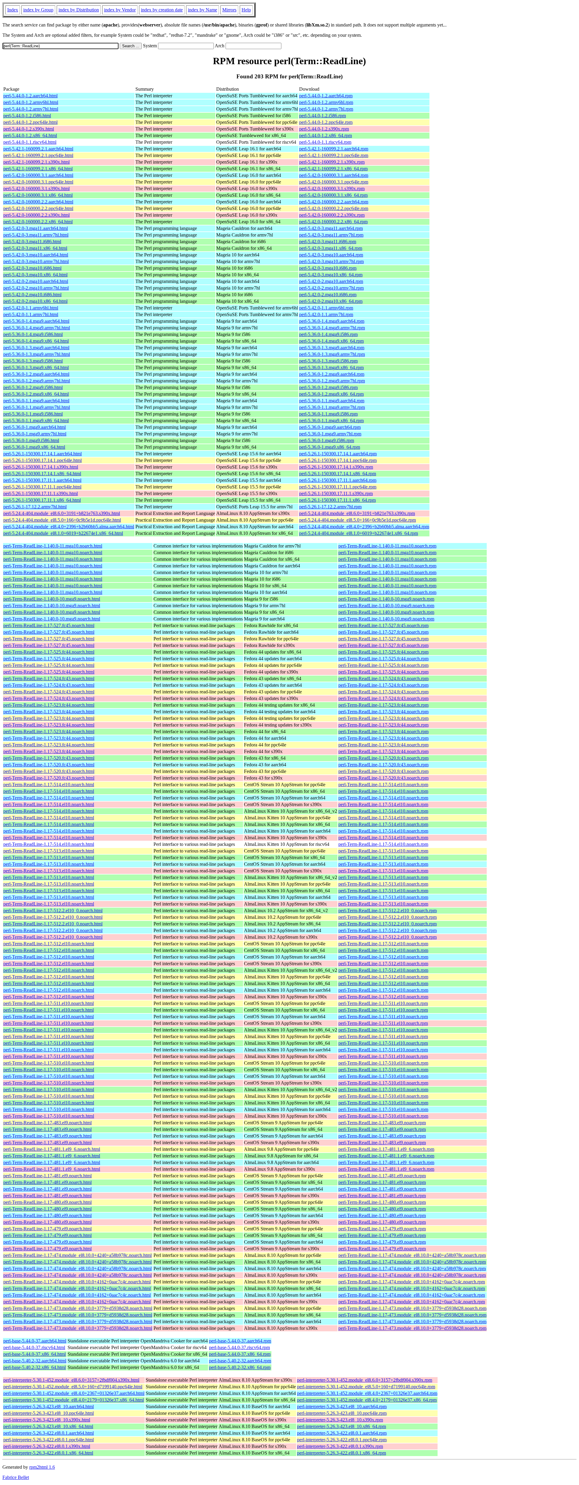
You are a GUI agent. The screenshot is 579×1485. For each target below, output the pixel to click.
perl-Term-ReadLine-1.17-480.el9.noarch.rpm (382, 1202)
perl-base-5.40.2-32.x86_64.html (34, 1367)
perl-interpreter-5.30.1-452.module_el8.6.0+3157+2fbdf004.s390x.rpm (364, 1380)
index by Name (202, 9)
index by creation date (162, 9)
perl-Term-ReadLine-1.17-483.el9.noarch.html (47, 1122)
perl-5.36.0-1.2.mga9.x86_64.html (36, 394)
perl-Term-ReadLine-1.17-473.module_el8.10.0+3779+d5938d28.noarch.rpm (412, 1308)
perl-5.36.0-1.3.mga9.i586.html (33, 360)
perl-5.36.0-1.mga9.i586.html (31, 440)
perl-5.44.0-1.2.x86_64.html (30, 135)
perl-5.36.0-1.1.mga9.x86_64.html (36, 420)
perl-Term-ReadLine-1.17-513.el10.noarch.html (48, 850)
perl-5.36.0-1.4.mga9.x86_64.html (36, 341)
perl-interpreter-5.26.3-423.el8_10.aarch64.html (48, 1406)
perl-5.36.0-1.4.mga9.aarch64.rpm (331, 321)
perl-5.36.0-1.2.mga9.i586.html (33, 387)
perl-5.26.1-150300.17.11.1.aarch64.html (42, 480)
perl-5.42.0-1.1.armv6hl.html (30, 307)
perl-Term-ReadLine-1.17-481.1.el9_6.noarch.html (51, 1149)
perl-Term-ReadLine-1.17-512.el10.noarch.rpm (383, 943)
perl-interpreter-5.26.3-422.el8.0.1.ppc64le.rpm (342, 1439)
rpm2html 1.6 (42, 1467)
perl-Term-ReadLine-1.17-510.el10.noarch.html (48, 1063)
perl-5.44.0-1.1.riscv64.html (29, 142)
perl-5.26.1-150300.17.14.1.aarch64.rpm (338, 453)
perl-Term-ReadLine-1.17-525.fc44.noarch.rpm (383, 652)
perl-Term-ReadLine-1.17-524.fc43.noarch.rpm (383, 678)
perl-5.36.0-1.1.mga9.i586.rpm (328, 413)
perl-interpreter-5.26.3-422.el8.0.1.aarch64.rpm (342, 1433)
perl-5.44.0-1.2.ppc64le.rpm (326, 122)
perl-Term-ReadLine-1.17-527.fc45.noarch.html (48, 625)
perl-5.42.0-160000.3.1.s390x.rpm (332, 188)
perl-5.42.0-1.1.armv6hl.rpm (326, 307)
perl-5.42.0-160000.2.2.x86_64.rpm (333, 221)
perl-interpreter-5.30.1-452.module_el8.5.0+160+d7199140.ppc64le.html (72, 1386)
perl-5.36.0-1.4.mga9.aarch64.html (36, 321)
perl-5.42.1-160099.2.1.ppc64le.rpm (333, 155)
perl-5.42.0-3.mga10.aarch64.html (35, 254)
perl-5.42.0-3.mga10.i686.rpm (327, 268)
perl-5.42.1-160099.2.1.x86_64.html (38, 168)
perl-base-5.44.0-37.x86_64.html (34, 1354)
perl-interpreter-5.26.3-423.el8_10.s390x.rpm (340, 1419)
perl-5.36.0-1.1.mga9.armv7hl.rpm (332, 407)
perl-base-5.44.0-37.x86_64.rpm (240, 1354)
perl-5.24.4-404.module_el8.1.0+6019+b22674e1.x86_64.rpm (358, 533)
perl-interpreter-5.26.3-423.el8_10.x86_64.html (48, 1426)
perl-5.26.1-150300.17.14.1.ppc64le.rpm (338, 460)
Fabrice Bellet (15, 1477)
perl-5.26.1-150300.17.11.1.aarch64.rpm (337, 480)
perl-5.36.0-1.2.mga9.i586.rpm (328, 387)
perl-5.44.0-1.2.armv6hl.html (30, 102)
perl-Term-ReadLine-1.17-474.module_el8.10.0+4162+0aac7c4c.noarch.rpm (411, 1281)
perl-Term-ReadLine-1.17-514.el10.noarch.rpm (383, 784)
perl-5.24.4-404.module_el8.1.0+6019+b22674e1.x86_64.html (63, 533)
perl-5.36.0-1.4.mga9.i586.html (33, 334)
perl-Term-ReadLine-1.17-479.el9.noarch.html (47, 1228)
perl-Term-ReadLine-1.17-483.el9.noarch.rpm (382, 1122)
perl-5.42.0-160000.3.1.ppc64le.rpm (333, 181)
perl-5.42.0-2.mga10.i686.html (32, 294)
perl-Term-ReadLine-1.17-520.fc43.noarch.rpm (383, 758)
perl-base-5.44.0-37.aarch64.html (34, 1340)
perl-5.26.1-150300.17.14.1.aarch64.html (42, 453)
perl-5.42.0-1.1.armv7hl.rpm (326, 314)
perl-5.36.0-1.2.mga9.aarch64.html (36, 374)
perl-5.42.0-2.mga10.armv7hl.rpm (331, 287)
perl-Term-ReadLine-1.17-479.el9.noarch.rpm (382, 1228)
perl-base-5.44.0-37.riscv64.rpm (239, 1347)
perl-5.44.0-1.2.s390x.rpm (324, 128)
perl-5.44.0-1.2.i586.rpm (322, 115)
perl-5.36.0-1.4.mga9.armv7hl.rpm (332, 327)
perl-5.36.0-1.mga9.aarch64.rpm (330, 427)
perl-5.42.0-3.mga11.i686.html (32, 241)
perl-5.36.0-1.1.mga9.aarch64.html (36, 400)
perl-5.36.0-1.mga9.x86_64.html (34, 447)
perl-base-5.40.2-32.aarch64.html (34, 1360)
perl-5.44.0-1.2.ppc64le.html (30, 122)
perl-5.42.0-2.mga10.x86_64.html (35, 301)
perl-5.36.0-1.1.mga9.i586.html (33, 413)
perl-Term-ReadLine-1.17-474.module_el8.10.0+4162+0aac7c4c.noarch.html (77, 1281)
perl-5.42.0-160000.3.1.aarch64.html (38, 175)
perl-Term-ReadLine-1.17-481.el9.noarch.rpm (382, 1175)
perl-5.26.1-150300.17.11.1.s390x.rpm (336, 493)
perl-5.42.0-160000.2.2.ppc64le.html (38, 208)
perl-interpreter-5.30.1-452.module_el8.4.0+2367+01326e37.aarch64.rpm (367, 1393)
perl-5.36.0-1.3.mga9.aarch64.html (36, 347)
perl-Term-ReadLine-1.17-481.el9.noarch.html (47, 1175)
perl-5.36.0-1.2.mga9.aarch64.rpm (331, 374)
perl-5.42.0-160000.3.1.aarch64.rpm (333, 175)
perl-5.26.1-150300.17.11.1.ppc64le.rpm (337, 486)
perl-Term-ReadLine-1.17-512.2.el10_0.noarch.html (53, 910)
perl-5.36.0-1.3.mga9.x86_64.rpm (331, 367)
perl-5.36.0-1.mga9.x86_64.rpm (329, 447)
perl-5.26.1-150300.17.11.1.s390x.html (40, 493)
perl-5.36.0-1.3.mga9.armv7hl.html (36, 354)
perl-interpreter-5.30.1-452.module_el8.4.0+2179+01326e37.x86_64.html (73, 1399)
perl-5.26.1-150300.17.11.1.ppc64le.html (42, 486)
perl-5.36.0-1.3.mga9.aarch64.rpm (331, 347)
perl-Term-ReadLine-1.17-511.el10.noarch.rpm (383, 1003)
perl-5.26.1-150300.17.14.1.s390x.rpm (336, 466)
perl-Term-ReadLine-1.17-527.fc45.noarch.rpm (383, 625)
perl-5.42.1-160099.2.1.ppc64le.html (38, 155)
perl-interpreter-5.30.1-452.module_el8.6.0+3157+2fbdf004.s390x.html (71, 1380)
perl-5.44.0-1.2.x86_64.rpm (325, 135)
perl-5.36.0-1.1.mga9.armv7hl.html (36, 407)
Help (246, 9)
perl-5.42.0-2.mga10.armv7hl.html (36, 287)
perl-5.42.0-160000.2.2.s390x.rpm (332, 215)
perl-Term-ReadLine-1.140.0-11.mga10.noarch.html (52, 545)
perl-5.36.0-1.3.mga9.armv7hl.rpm (332, 354)
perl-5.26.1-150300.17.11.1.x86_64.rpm (337, 500)
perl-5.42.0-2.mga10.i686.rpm (327, 294)
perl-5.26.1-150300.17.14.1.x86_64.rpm (337, 473)
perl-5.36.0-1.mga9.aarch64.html (34, 427)
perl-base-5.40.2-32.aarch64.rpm (240, 1360)
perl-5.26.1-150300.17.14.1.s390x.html (40, 466)
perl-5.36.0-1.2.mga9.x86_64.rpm (331, 394)
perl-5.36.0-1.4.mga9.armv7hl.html (36, 327)
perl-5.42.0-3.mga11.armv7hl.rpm (331, 234)
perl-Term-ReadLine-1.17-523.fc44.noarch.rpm (383, 705)
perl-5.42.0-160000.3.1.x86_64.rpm (333, 195)
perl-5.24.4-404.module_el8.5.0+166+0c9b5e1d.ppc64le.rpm (357, 520)
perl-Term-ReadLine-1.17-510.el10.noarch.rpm (383, 1063)
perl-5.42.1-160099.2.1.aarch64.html (38, 148)
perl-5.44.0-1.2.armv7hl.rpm (326, 108)
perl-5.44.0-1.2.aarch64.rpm (326, 95)
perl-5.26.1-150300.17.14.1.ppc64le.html (42, 460)
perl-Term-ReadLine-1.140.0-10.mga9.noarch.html (51, 598)
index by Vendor (120, 9)
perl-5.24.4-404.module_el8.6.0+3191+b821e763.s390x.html (61, 513)
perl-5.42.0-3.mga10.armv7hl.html (36, 261)
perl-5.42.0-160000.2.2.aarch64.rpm (333, 201)
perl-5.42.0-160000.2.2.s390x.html (36, 215)
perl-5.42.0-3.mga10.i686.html (32, 268)
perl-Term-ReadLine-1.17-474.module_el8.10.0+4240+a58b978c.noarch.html (77, 1255)
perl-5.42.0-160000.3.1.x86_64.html (38, 195)
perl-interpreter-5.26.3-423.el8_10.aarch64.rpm (342, 1406)
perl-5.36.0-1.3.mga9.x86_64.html (36, 367)
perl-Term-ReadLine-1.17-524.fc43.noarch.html (48, 678)
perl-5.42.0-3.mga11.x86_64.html (35, 248)
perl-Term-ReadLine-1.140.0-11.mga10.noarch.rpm (387, 545)
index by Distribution (79, 9)
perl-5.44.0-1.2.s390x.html (28, 128)
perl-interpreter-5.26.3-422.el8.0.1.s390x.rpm (340, 1446)
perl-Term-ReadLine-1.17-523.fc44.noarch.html (48, 705)
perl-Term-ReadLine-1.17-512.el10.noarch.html (48, 943)
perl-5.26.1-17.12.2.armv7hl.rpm (330, 506)
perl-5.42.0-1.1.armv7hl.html (30, 314)
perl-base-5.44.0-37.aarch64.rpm (240, 1340)
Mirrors (229, 9)
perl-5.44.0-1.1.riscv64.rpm (325, 142)
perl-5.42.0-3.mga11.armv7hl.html (35, 234)
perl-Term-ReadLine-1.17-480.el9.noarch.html (47, 1202)
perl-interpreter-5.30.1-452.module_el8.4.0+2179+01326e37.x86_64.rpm (367, 1399)
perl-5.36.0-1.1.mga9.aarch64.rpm (331, 400)
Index (12, 9)
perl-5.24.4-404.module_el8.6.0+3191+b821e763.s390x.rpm (357, 513)
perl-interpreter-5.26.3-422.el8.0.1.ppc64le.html (48, 1439)
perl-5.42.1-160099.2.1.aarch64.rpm (333, 148)
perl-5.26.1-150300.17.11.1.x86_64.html (42, 500)
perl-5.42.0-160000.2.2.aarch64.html (38, 201)
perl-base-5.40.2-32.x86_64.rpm (240, 1367)
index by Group (38, 9)
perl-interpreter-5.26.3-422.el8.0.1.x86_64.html (48, 1452)
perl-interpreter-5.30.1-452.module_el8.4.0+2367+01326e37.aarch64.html (73, 1393)
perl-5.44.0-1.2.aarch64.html (30, 95)
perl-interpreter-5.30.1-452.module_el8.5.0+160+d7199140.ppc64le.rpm (366, 1386)
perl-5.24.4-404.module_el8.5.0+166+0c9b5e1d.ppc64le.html (62, 520)
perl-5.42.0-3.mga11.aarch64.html (35, 228)
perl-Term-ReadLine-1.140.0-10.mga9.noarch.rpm (386, 598)
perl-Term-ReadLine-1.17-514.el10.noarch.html (48, 784)
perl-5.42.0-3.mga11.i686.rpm (327, 241)
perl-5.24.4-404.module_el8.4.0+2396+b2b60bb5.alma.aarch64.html (68, 526)
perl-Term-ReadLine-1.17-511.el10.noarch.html (48, 1003)
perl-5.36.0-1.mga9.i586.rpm (326, 440)
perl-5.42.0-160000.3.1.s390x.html (36, 188)
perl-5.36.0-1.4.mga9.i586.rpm (328, 334)
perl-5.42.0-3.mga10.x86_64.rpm (330, 274)
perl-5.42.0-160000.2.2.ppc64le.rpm (333, 208)
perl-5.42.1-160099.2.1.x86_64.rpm (333, 168)
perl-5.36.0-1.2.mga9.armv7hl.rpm (332, 380)
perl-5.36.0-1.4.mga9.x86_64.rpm (331, 341)
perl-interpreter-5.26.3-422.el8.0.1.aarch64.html (48, 1433)
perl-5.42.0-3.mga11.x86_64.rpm (330, 248)
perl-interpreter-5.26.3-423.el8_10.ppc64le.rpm (342, 1413)
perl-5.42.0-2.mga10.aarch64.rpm (331, 281)
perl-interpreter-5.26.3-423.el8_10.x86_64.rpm (341, 1426)
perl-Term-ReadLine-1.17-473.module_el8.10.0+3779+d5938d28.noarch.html (77, 1308)
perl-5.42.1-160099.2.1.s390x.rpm (332, 162)
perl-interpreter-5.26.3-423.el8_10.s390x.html (46, 1419)
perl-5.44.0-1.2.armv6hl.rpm (326, 102)
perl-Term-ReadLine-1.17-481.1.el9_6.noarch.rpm (386, 1149)
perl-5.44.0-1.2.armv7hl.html (30, 108)
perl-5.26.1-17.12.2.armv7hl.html (35, 506)
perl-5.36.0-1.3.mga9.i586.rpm (328, 360)
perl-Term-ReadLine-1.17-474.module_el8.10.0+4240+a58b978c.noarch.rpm (412, 1255)
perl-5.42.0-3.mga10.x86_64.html (35, 274)
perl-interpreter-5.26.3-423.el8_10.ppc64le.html (48, 1413)
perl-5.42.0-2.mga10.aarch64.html (35, 281)
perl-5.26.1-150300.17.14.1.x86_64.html (42, 473)
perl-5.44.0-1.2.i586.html (27, 115)
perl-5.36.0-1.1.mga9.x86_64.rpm (331, 420)
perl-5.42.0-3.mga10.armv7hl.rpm (331, 261)
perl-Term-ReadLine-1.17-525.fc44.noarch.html (48, 652)
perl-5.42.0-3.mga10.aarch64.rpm (331, 254)
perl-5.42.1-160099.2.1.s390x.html (36, 162)
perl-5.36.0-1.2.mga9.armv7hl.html (36, 380)
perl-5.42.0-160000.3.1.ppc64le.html (38, 181)
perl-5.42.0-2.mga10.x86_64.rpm (330, 301)
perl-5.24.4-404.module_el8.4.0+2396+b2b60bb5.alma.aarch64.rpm (364, 526)
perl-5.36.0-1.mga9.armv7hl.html (34, 433)
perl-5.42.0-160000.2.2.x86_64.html (38, 221)
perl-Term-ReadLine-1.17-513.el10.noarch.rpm (383, 850)
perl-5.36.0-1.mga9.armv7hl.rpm (330, 433)
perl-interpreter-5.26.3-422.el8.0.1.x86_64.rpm (341, 1452)
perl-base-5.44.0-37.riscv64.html (34, 1347)
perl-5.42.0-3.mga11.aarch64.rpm (331, 228)
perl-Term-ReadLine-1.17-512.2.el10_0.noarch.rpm (387, 910)
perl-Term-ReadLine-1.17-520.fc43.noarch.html (48, 758)
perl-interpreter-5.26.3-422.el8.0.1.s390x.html (46, 1446)
